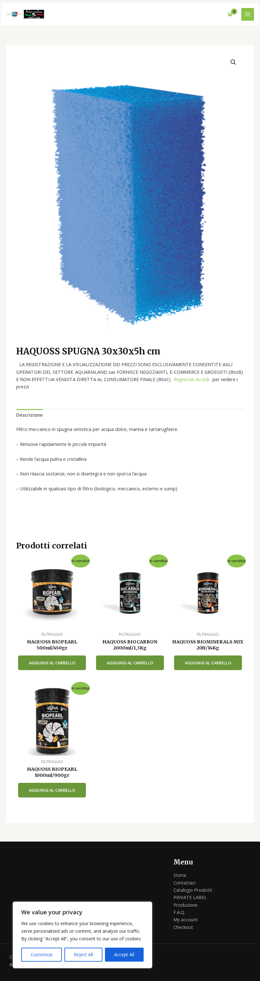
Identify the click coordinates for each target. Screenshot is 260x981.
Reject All (83, 954)
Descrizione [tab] (29, 415)
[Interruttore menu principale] (247, 14)
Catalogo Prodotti (192, 890)
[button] (233, 62)
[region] (82, 935)
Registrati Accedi (191, 379)
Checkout (183, 927)
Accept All (124, 954)
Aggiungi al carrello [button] (52, 663)
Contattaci (184, 882)
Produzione (185, 905)
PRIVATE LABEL (190, 897)
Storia (179, 875)
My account (185, 919)
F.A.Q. (179, 912)
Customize (42, 954)
